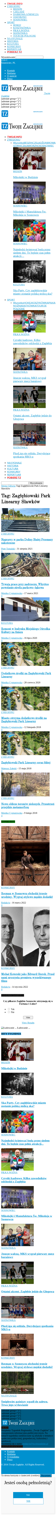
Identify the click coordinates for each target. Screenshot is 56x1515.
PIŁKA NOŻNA (21, 30)
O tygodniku (13, 1457)
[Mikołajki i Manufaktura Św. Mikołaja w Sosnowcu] (29, 203)
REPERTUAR (14, 49)
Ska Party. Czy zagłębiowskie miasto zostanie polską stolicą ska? (32, 292)
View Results (28, 1022)
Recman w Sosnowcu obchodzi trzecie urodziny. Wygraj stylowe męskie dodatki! (27, 1365)
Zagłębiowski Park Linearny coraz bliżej (25, 762)
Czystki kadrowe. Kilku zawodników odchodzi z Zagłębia (32, 341)
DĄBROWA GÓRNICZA (26, 14)
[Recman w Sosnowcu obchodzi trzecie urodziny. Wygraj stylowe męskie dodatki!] (25, 885)
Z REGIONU (13, 6)
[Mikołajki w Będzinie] (29, 168)
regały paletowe (8, 1472)
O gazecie (12, 76)
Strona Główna (8, 486)
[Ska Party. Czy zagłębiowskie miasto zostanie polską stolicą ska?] (29, 282)
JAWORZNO (19, 17)
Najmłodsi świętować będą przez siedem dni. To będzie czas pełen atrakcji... (25, 1142)
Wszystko (18, 142)
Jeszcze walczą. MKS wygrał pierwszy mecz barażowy (29, 379)
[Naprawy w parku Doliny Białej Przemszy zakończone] (25, 531)
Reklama (11, 73)
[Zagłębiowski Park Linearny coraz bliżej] (25, 754)
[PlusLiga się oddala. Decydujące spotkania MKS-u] (29, 445)
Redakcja (5, 902)
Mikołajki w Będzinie (25, 177)
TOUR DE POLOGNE (24, 36)
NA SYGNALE (15, 38)
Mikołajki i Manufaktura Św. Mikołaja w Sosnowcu (29, 213)
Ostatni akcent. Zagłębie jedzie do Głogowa (27, 1291)
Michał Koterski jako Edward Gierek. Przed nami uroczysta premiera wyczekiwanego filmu (28, 977)
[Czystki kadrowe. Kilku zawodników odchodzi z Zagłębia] (29, 331)
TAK (28, 1495)
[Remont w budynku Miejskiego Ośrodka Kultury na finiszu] (25, 620)
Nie (12, 1012)
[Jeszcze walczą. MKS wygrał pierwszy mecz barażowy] (29, 369)
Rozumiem (45, 1475)
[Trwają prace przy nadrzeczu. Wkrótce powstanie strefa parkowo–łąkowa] (25, 576)
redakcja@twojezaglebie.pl (35, 1443)
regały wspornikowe (42, 1470)
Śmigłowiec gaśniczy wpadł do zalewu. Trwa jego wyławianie (24, 1403)
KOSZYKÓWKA (22, 28)
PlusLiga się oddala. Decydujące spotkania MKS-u (31, 455)
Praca (9, 78)
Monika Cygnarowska (11, 593)
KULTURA (13, 44)
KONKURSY (14, 46)
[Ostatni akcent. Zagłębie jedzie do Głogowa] (29, 407)
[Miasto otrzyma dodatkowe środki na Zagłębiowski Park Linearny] (25, 709)
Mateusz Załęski (9, 768)
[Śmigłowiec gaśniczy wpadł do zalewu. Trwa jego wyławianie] (17, 1393)
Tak (12, 1009)
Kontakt (11, 70)
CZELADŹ (18, 11)
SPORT (11, 22)
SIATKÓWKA (20, 33)
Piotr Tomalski (8, 548)
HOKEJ (17, 25)
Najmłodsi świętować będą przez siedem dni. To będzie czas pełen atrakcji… (31, 253)
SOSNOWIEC (20, 19)
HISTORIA (13, 41)
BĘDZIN (17, 9)
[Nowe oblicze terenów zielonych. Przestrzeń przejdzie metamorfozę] (25, 795)
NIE (28, 1501)
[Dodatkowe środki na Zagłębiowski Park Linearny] (25, 665)
